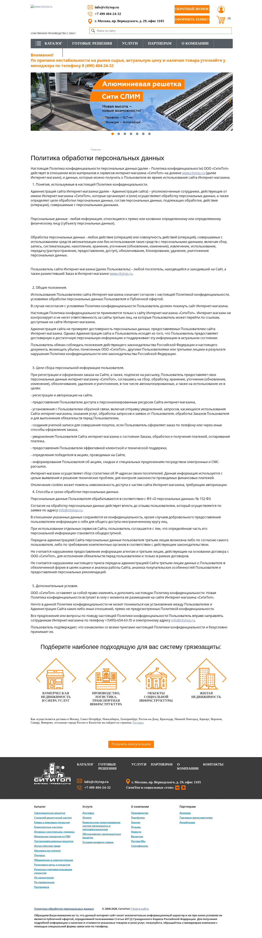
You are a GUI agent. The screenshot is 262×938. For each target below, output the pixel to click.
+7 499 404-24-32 (108, 14)
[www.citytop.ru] (52, 783)
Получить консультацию (131, 744)
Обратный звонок (192, 9)
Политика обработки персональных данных (64, 909)
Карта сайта (140, 909)
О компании (188, 766)
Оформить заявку (192, 19)
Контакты (213, 764)
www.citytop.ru (193, 173)
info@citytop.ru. (183, 620)
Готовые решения (107, 766)
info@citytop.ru (107, 7)
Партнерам (162, 764)
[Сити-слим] (132, 101)
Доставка (137, 722)
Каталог (85, 764)
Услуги (138, 764)
